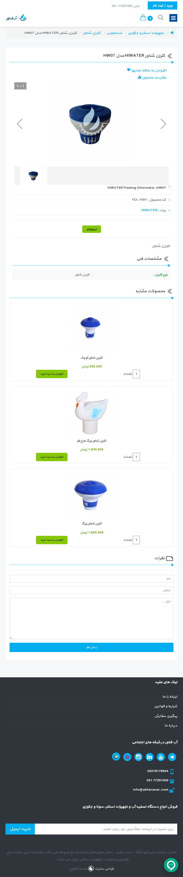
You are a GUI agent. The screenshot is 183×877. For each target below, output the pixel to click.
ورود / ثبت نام (162, 5)
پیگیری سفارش (165, 716)
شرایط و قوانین (165, 706)
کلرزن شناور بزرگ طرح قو (91, 440)
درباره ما (170, 725)
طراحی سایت (104, 869)
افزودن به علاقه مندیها (148, 70)
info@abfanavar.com (151, 790)
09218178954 (158, 771)
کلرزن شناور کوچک (92, 357)
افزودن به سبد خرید (51, 374)
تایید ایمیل (20, 829)
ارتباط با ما (169, 697)
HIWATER (149, 210)
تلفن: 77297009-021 (126, 6)
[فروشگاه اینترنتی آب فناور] (172, 33)
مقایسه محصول (153, 77)
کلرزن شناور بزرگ (91, 523)
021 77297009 (158, 780)
